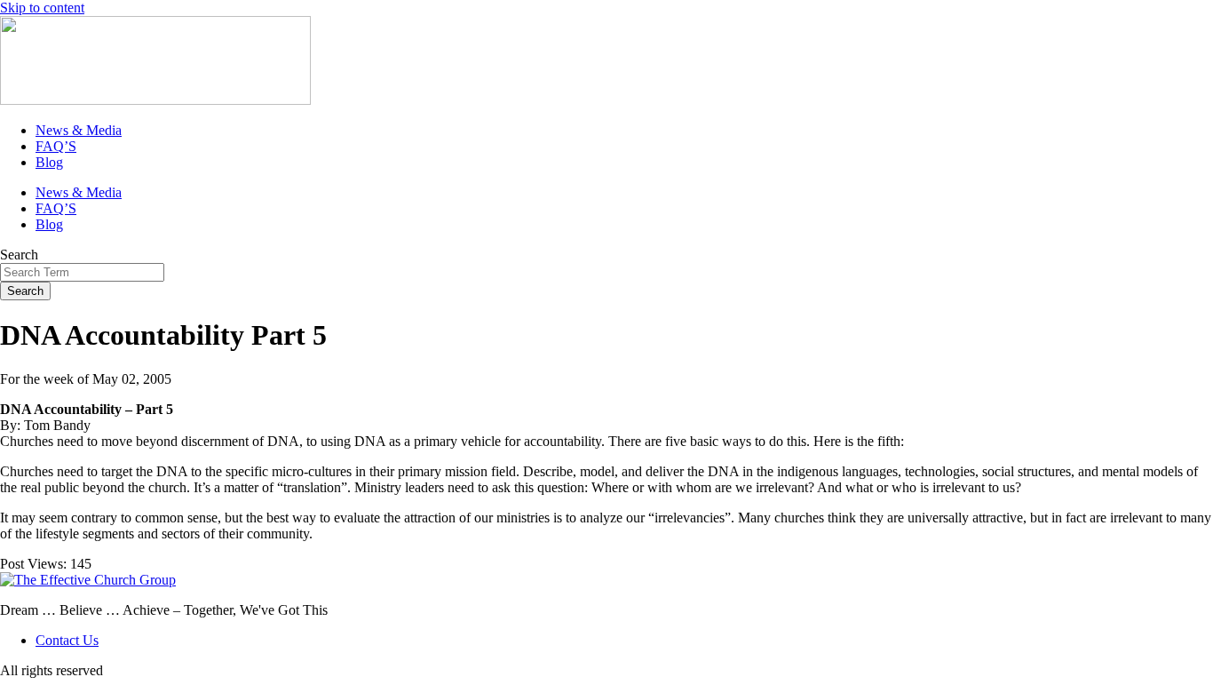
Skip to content (42, 7)
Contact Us (67, 640)
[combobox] (82, 272)
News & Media (79, 130)
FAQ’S (56, 146)
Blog (49, 162)
